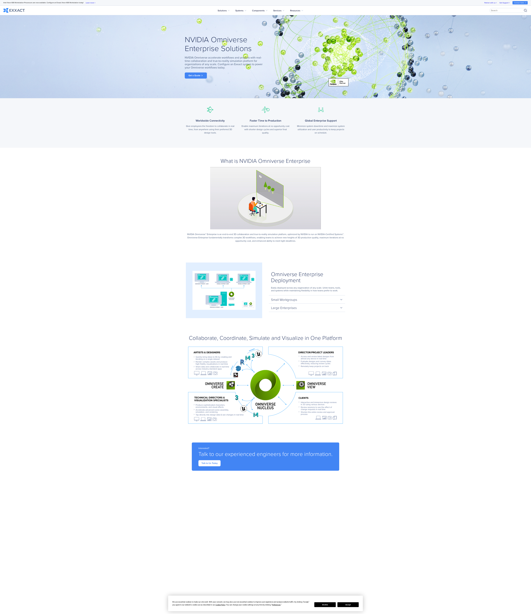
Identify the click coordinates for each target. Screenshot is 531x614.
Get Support (504, 3)
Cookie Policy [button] (220, 605)
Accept (348, 604)
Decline (325, 604)
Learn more (91, 3)
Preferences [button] (276, 605)
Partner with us (490, 3)
